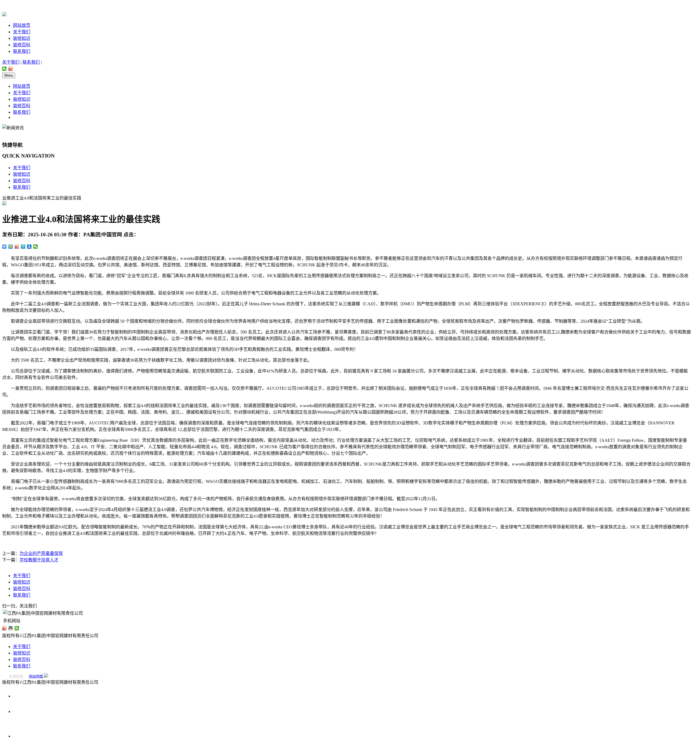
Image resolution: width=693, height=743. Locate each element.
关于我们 (21, 32)
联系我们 (21, 51)
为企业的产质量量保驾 (41, 553)
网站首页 (21, 25)
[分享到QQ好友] (10, 628)
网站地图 (36, 676)
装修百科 (21, 44)
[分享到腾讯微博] (23, 246)
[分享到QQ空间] (10, 246)
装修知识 (21, 38)
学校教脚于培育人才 (38, 560)
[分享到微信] (4, 69)
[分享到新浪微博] (10, 69)
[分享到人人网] (29, 246)
